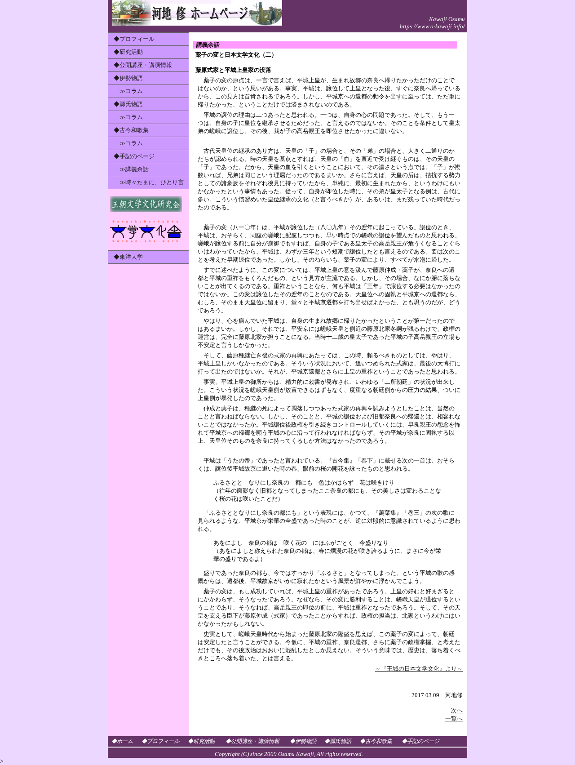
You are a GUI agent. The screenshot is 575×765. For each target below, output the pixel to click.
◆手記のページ (134, 156)
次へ (457, 710)
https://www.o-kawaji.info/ (432, 26)
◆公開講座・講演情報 (143, 65)
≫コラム (128, 91)
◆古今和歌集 (131, 130)
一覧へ (454, 718)
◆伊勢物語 (128, 78)
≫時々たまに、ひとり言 (149, 182)
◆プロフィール (134, 39)
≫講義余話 (131, 169)
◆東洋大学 (128, 257)
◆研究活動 (128, 52)
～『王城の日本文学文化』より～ (419, 668)
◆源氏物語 (128, 104)
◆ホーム (122, 741)
